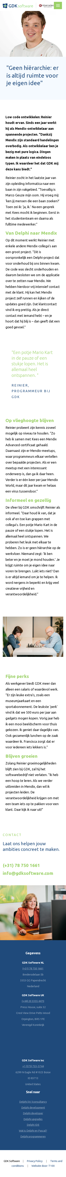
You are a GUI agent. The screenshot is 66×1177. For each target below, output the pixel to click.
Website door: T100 (43, 1165)
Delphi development (33, 1107)
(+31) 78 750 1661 (21, 865)
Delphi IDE (33, 1125)
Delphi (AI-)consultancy (33, 1101)
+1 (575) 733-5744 (33, 1066)
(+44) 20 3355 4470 (33, 1001)
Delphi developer (33, 1113)
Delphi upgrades (33, 1119)
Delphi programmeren (33, 1136)
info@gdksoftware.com (28, 873)
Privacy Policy (35, 1161)
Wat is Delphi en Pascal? (33, 1130)
